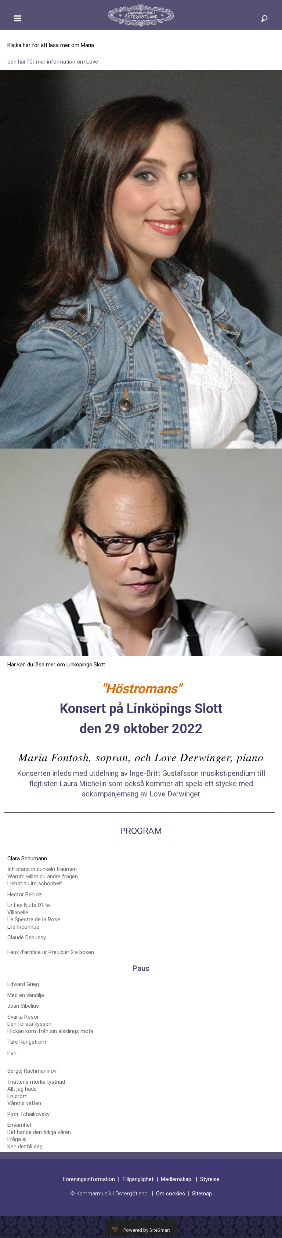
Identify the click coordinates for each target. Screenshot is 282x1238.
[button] (17, 22)
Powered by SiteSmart (146, 1230)
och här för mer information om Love (52, 61)
